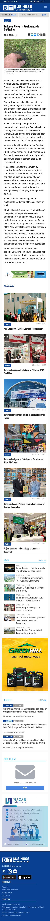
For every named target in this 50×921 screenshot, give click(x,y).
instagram (9, 871)
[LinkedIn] (32, 34)
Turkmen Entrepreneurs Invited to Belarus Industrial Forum (24, 416)
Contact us (6, 895)
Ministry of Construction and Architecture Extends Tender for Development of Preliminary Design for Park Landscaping (25, 710)
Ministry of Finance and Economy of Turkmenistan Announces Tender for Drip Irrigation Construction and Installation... (24, 726)
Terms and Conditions (10, 890)
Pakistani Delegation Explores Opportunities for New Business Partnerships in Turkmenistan (30, 620)
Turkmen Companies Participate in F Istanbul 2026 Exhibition (24, 372)
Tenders (7, 700)
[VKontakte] (35, 34)
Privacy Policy (7, 893)
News (6, 560)
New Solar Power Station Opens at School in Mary (23, 328)
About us (5, 887)
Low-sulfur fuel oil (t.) (24, 15)
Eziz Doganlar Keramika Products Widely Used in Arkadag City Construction (29, 579)
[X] (29, 34)
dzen (14, 871)
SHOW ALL (42, 560)
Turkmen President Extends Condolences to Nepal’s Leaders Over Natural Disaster (30, 569)
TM (37, 1)
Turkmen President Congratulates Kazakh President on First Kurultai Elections (29, 599)
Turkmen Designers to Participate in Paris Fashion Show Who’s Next (23, 461)
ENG (31, 1)
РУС (43, 1)
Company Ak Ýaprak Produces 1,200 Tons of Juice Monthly (30, 589)
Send (25, 787)
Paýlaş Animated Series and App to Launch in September (21, 550)
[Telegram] (38, 34)
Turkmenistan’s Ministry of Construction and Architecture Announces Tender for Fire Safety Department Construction (24, 741)
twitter (4, 871)
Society (7, 21)
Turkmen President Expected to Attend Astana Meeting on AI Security (29, 632)
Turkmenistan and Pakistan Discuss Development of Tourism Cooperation (24, 506)
